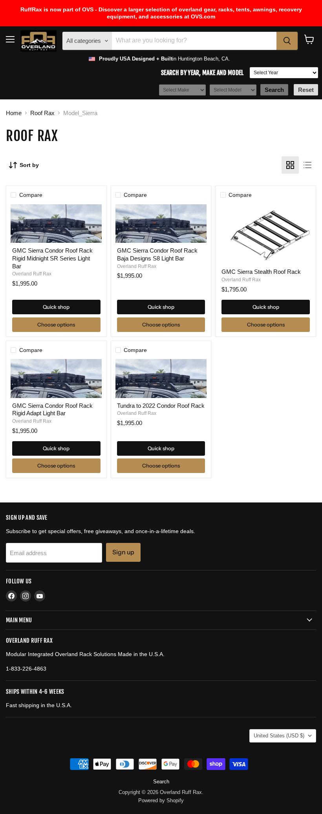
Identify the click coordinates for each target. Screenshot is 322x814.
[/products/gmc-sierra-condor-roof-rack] (56, 223)
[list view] (307, 165)
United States (279, 736)
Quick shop (56, 307)
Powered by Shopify (161, 800)
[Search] (287, 41)
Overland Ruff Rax (31, 274)
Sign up (123, 552)
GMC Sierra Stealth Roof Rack (261, 271)
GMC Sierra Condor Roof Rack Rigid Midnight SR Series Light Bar (52, 258)
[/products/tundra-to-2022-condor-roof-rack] (161, 378)
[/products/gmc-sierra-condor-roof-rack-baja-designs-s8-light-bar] (161, 223)
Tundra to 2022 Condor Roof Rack (161, 405)
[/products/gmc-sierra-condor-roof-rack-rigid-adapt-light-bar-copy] (56, 378)
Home (14, 113)
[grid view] (290, 165)
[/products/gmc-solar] (265, 234)
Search (161, 782)
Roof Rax (42, 113)
